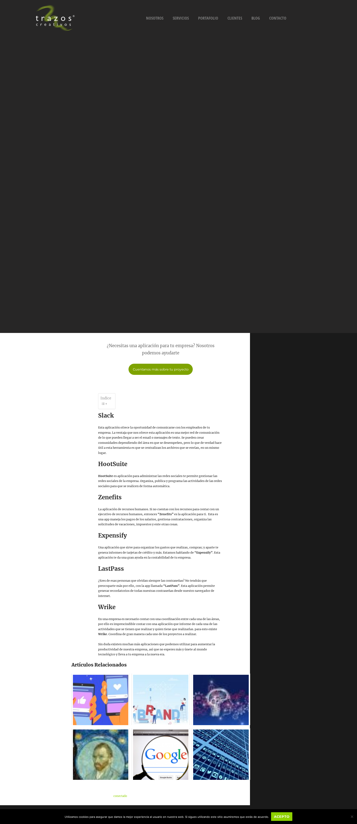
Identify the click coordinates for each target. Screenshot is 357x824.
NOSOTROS (154, 18)
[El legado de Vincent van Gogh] (100, 754)
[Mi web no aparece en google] (161, 754)
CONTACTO (277, 18)
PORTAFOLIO (208, 18)
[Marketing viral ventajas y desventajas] (221, 754)
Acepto (282, 817)
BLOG (255, 18)
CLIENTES (234, 18)
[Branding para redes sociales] (100, 699)
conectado (120, 796)
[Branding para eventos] (161, 699)
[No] (352, 817)
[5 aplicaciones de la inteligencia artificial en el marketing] (221, 699)
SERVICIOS (181, 18)
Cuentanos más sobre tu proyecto (161, 369)
